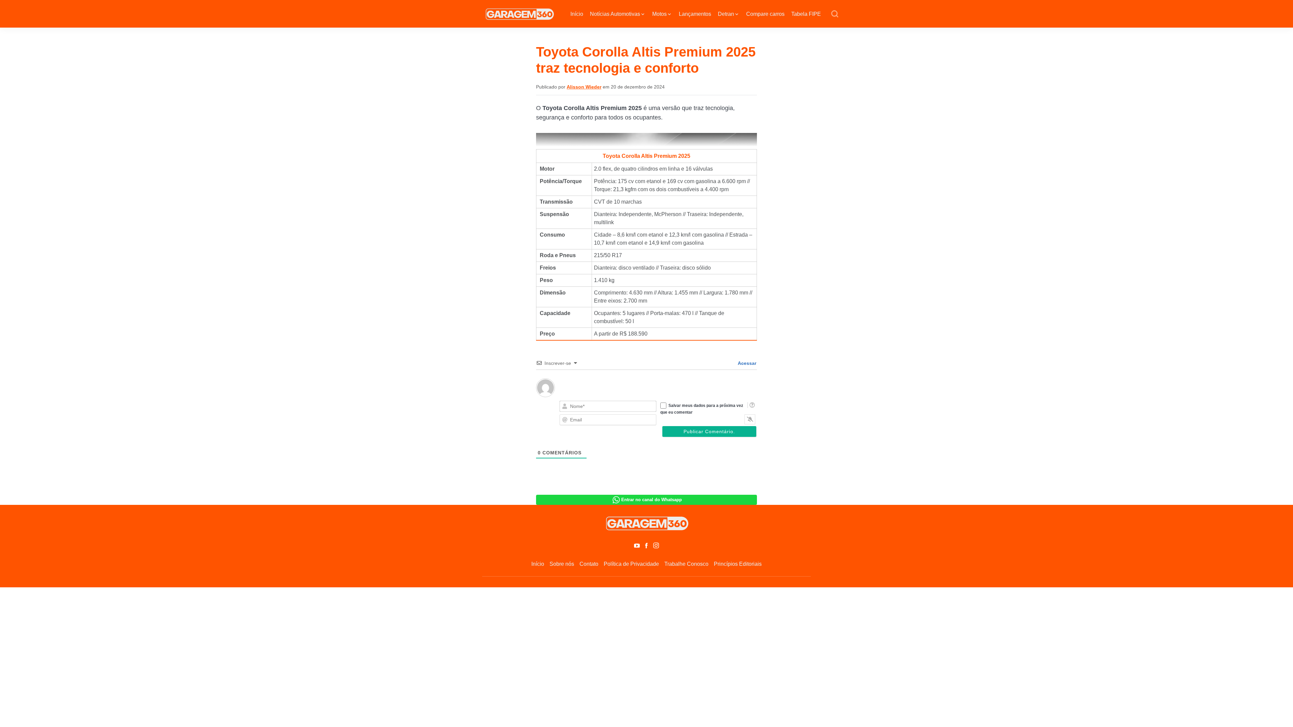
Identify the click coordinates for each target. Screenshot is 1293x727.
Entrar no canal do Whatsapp (651, 499)
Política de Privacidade (631, 564)
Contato (588, 564)
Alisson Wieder (584, 87)
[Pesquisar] (834, 14)
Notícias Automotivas (615, 14)
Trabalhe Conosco (686, 564)
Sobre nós (562, 564)
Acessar (746, 363)
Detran (726, 14)
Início (576, 14)
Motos (659, 14)
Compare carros (765, 14)
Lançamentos (695, 14)
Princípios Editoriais (738, 564)
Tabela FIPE (806, 14)
